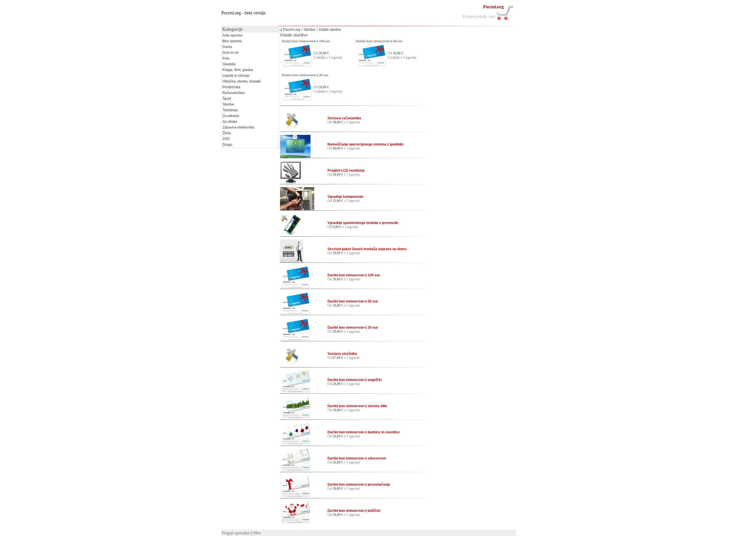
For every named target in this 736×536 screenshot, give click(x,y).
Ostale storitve (330, 30)
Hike (257, 533)
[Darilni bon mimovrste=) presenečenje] (295, 496)
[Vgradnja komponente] (297, 208)
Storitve (309, 30)
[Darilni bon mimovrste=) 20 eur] (297, 99)
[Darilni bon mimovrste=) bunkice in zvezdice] (295, 444)
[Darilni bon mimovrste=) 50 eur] (371, 65)
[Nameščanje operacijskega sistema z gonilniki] (295, 156)
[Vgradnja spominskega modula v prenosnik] (291, 235)
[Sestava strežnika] (291, 365)
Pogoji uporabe (236, 533)
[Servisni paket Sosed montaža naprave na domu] (291, 261)
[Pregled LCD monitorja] (290, 182)
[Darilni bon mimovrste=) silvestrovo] (295, 470)
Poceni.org (291, 30)
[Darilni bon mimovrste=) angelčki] (295, 392)
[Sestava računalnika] (291, 130)
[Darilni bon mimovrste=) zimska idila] (295, 418)
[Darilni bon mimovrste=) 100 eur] (297, 65)
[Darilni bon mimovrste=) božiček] (295, 522)
